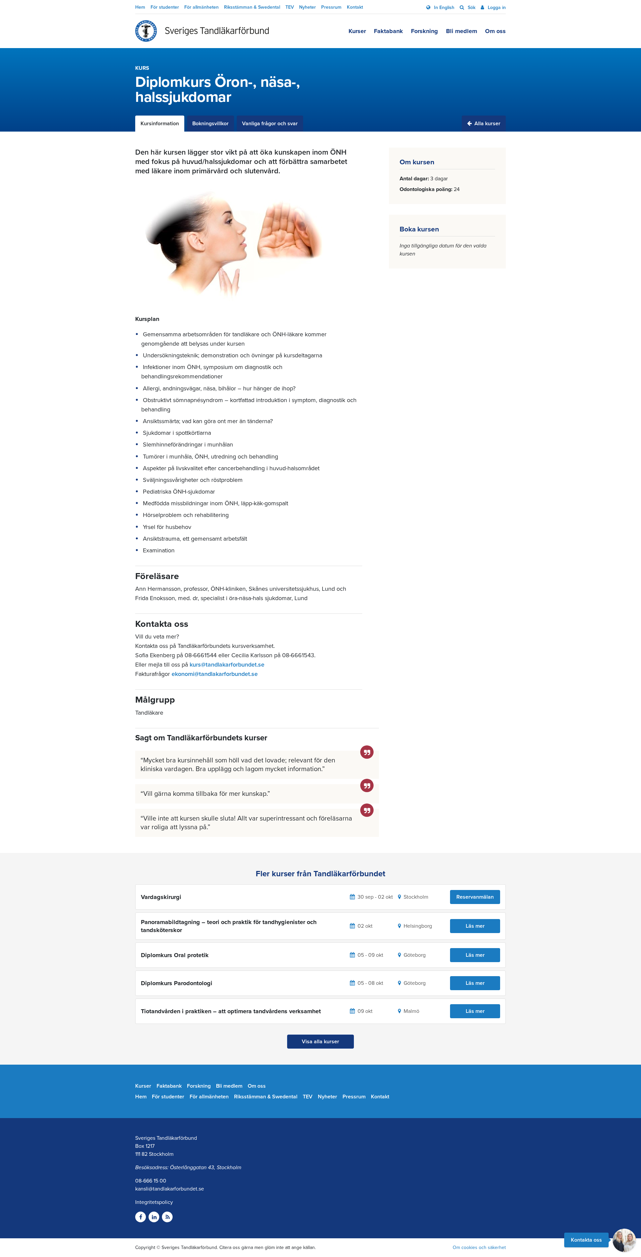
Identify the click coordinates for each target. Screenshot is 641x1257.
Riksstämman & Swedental (252, 7)
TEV (289, 7)
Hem (140, 7)
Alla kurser (486, 123)
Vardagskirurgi (161, 897)
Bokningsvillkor (210, 123)
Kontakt (355, 7)
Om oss (495, 31)
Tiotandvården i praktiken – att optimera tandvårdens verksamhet (231, 1011)
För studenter (165, 7)
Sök (470, 7)
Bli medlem (461, 31)
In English (443, 7)
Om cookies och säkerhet (479, 1247)
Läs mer (475, 926)
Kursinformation (160, 123)
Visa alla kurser (320, 1041)
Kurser (357, 31)
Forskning (424, 31)
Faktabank (388, 31)
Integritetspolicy (154, 1202)
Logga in (496, 7)
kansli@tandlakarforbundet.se (169, 1189)
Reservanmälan (475, 897)
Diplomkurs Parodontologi (176, 983)
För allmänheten (201, 7)
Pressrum (331, 7)
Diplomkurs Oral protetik (175, 955)
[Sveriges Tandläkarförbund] (202, 31)
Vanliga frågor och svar (270, 123)
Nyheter (307, 7)
